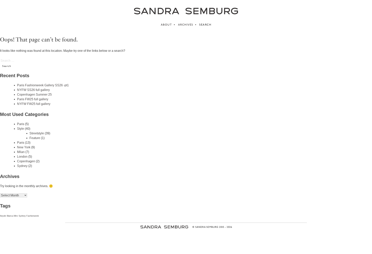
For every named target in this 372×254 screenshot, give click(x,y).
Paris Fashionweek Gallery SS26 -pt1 (43, 85)
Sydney (22, 166)
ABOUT (166, 24)
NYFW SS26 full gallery (33, 90)
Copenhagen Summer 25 (34, 94)
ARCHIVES (185, 24)
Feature (34, 138)
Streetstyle (36, 133)
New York (23, 147)
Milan (21, 152)
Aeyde (3, 216)
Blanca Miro (12, 216)
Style (20, 128)
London (22, 156)
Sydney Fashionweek (29, 216)
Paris (20, 124)
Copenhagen (26, 161)
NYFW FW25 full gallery (33, 103)
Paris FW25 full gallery (32, 99)
